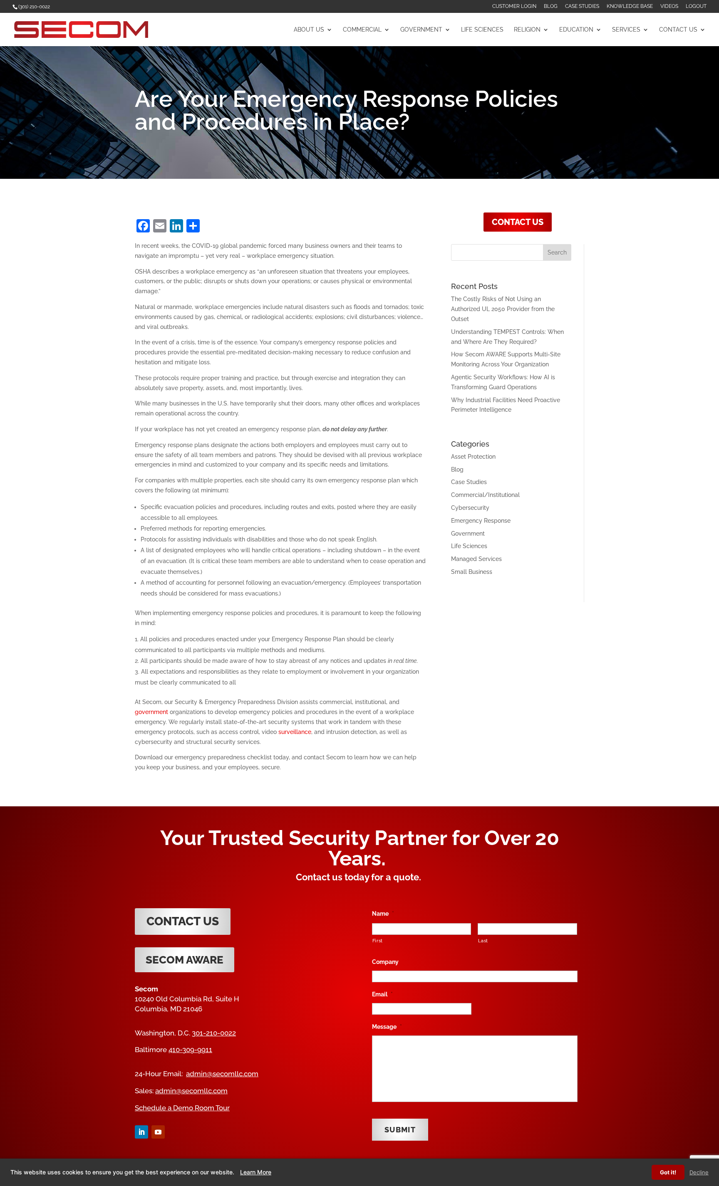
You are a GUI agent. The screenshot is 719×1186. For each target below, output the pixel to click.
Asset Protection (473, 456)
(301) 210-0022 (34, 7)
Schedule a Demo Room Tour (182, 1108)
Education (576, 30)
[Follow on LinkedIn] (141, 1132)
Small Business (471, 571)
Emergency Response (481, 520)
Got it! (668, 1172)
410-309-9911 (190, 1049)
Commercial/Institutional (485, 495)
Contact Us (678, 30)
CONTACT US (517, 222)
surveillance (294, 732)
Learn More (255, 1172)
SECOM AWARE (184, 960)
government (151, 712)
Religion (527, 30)
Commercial (362, 30)
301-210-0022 (214, 1033)
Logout (696, 6)
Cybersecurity (470, 507)
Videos (669, 6)
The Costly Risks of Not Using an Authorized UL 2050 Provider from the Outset (503, 309)
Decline (699, 1172)
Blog (551, 6)
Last (483, 941)
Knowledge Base (630, 6)
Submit (400, 1129)
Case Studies (582, 6)
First (377, 941)
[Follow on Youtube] (158, 1132)
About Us (309, 30)
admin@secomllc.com (222, 1074)
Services (626, 30)
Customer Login (514, 6)
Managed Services (476, 559)
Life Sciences (482, 30)
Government (421, 30)
